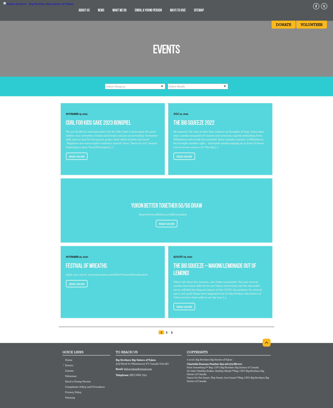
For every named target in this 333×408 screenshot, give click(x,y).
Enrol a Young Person (78, 381)
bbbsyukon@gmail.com (138, 369)
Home (68, 360)
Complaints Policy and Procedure (85, 386)
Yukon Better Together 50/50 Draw (166, 206)
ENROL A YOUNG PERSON (148, 10)
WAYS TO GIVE (178, 10)
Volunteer (71, 376)
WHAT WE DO (119, 10)
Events (69, 365)
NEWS (101, 10)
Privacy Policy (73, 392)
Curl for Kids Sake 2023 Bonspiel (98, 123)
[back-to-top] (267, 343)
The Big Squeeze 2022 (194, 123)
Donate (69, 370)
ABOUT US (84, 10)
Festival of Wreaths (86, 266)
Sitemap (199, 10)
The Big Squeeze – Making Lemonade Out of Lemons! (214, 270)
